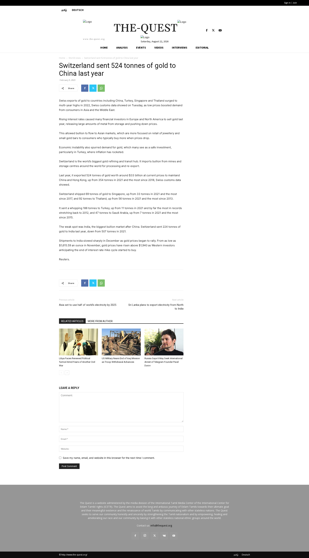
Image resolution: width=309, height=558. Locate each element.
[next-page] (67, 372)
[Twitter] (213, 30)
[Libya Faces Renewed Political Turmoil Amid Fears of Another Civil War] (78, 342)
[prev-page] (61, 372)
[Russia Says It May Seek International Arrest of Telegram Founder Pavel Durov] (163, 342)
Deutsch (246, 554)
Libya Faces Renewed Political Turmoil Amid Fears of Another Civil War (77, 362)
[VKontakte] (164, 535)
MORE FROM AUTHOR (100, 321)
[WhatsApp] (101, 88)
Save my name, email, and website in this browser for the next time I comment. (109, 457)
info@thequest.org (161, 525)
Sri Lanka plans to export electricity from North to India (155, 306)
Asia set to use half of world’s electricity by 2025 (87, 304)
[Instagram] (144, 535)
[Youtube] (220, 30)
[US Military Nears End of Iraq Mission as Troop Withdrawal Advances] (121, 342)
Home (62, 57)
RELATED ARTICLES (72, 321)
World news (75, 57)
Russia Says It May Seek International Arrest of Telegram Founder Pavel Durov (163, 362)
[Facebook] (206, 30)
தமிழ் (236, 554)
